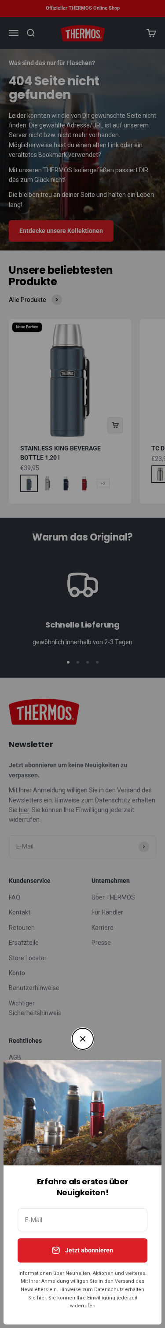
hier (41, 1298)
